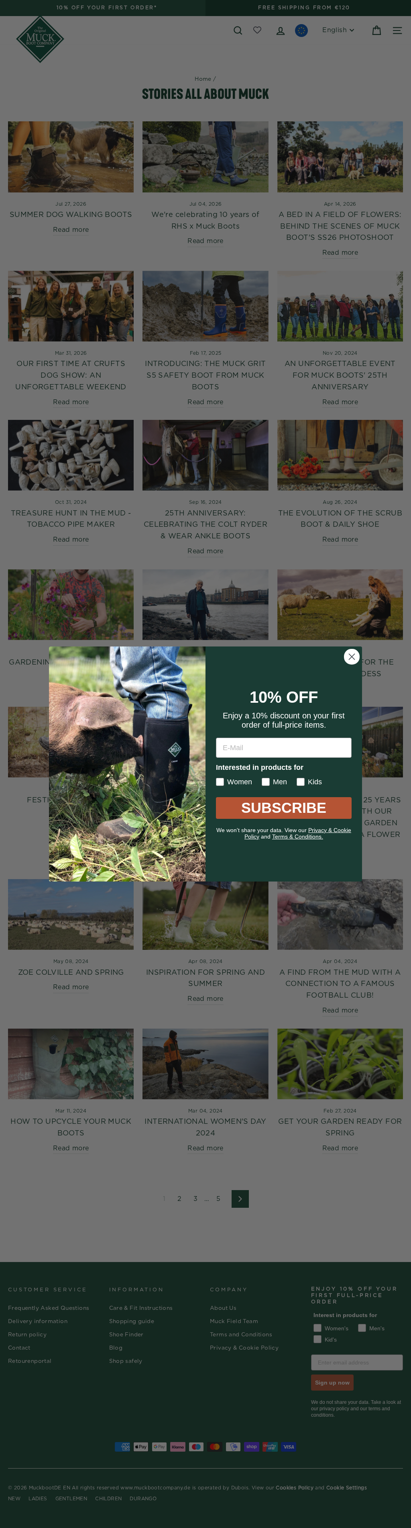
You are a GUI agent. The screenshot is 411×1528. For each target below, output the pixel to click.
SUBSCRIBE (283, 808)
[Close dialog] (352, 657)
